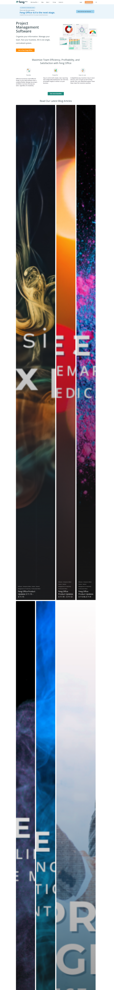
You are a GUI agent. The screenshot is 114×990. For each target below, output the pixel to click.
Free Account (89, 2)
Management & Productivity (24, 588)
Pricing (54, 2)
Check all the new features (85, 11)
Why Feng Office (34, 2)
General (37, 586)
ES (96, 2)
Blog (42, 2)
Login (81, 2)
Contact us (61, 2)
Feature (33, 586)
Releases (20, 586)
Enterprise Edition (27, 586)
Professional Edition (35, 588)
